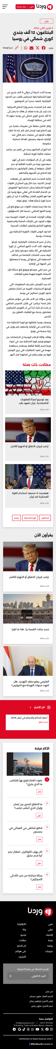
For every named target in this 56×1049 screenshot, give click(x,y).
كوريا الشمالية (30, 518)
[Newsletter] (11, 976)
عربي (31, 6)
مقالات (22, 940)
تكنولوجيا (21, 924)
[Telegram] (14, 1029)
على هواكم (20, 951)
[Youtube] (37, 1029)
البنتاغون (45, 518)
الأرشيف (22, 956)
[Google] (19, 1029)
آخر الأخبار (21, 945)
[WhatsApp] (32, 1029)
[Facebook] (44, 48)
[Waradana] (40, 916)
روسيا (16, 518)
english (21, 6)
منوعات (49, 951)
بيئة (24, 929)
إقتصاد (49, 935)
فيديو (23, 935)
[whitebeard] (34, 1044)
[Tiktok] (24, 1029)
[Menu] (5, 8)
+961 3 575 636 (46, 1023)
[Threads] (28, 1029)
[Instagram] (51, 1029)
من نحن (49, 991)
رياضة (50, 945)
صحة (50, 940)
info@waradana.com (25, 1023)
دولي (46, 21)
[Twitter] (38, 48)
